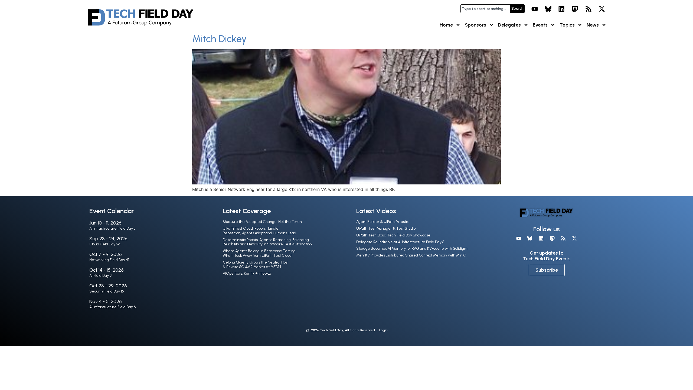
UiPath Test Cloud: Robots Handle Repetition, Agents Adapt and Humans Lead (259, 230)
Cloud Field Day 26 (104, 244)
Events (540, 25)
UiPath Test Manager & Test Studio (386, 228)
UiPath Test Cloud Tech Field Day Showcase (393, 235)
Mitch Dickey (219, 39)
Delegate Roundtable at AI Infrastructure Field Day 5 (400, 242)
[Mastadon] (575, 9)
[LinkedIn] (561, 9)
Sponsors (475, 25)
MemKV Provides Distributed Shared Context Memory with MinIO (411, 255)
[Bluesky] (548, 9)
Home (446, 25)
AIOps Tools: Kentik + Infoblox (247, 273)
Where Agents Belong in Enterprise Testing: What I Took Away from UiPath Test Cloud (259, 253)
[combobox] (485, 8)
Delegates (509, 25)
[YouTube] (534, 9)
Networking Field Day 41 (109, 260)
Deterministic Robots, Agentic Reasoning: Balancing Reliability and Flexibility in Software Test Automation (267, 242)
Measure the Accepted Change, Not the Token (262, 221)
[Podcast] (588, 9)
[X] (601, 9)
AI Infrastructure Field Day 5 (112, 228)
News (593, 25)
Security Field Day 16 (106, 291)
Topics (567, 25)
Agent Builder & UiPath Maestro (382, 221)
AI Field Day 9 (100, 275)
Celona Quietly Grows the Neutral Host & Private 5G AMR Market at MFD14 (256, 264)
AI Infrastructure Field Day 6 (112, 307)
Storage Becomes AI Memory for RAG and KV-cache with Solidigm (412, 248)
